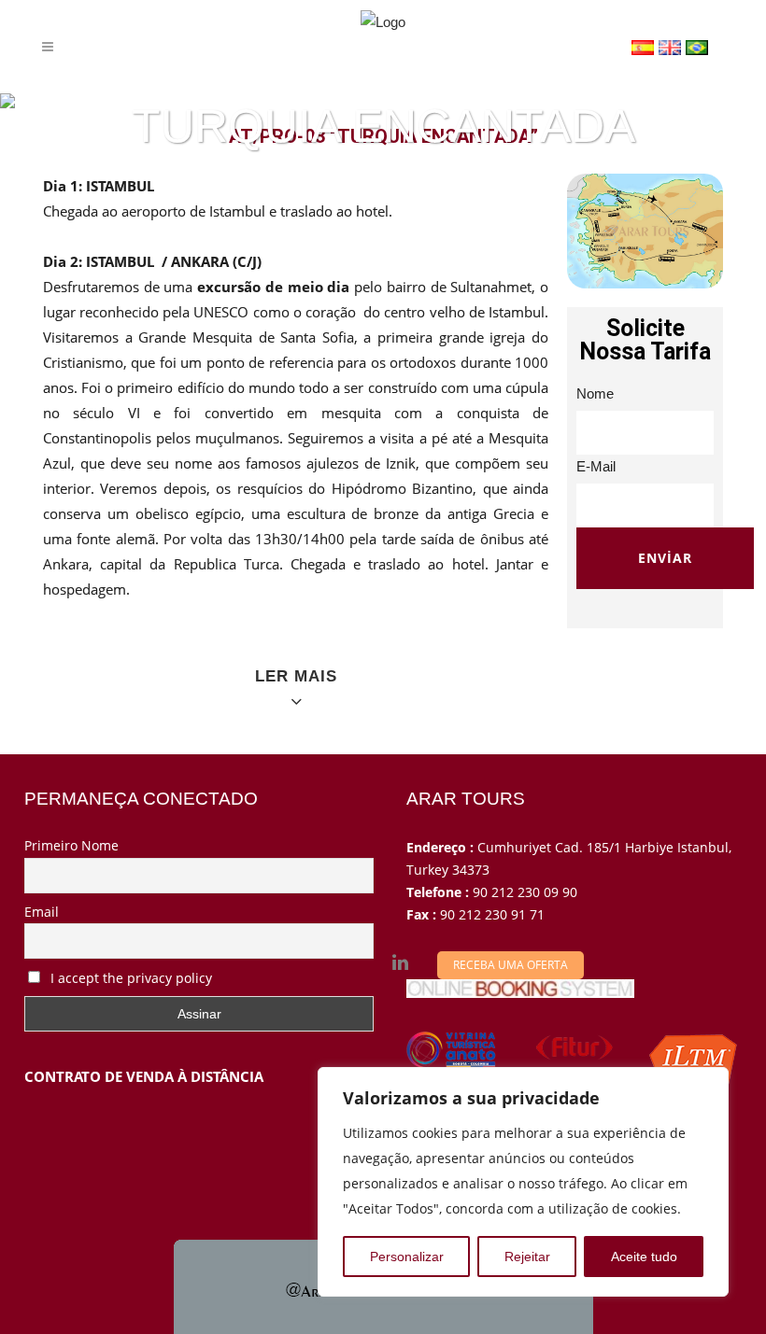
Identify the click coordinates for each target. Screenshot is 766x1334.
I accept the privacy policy (129, 978)
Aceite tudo (644, 1256)
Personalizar (407, 1256)
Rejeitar (527, 1256)
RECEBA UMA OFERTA (510, 965)
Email (41, 911)
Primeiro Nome (71, 845)
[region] (523, 1182)
